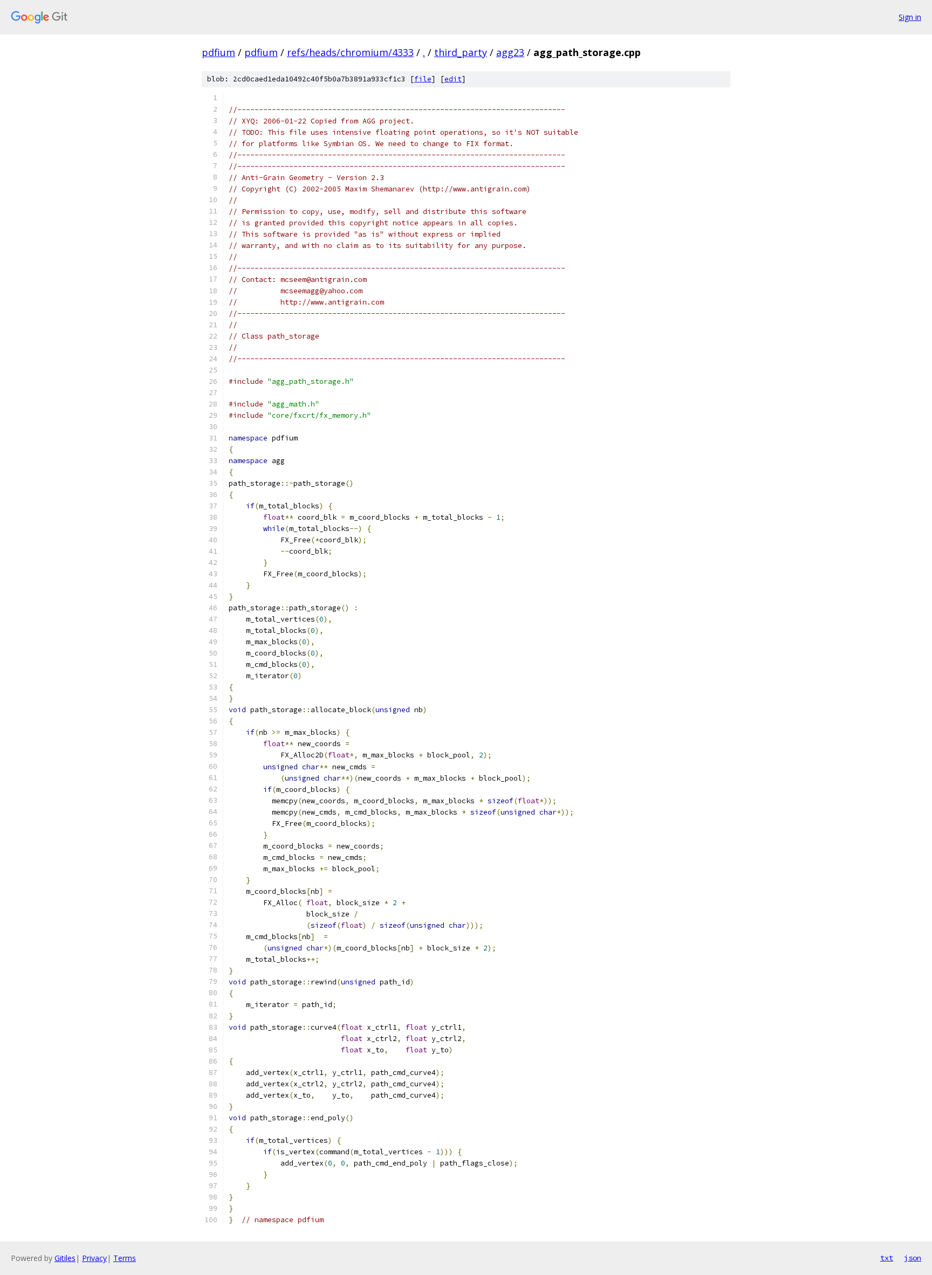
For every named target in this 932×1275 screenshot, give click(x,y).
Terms (124, 1258)
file (422, 79)
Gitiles (65, 1258)
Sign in (910, 17)
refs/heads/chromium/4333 (350, 52)
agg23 (510, 52)
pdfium (218, 52)
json (912, 1258)
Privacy (94, 1258)
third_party (460, 52)
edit (453, 79)
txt (886, 1258)
